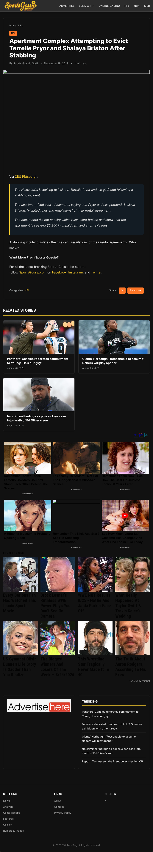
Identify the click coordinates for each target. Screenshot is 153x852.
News (6, 800)
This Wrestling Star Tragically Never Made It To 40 (93, 666)
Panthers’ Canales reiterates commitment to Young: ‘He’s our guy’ (37, 361)
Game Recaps (11, 812)
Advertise (67, 5)
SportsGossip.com (32, 272)
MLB (147, 5)
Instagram (75, 272)
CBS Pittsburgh (26, 176)
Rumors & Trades (13, 830)
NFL (127, 5)
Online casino (109, 5)
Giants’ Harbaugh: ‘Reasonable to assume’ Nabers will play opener (113, 361)
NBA (137, 5)
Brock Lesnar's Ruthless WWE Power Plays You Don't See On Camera (55, 606)
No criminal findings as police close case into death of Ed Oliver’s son (36, 418)
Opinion (7, 824)
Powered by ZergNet (139, 681)
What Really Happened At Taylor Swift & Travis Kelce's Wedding (128, 606)
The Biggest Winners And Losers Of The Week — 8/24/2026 (57, 666)
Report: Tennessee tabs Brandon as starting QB (112, 761)
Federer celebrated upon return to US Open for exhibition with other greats (112, 726)
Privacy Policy (62, 812)
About (57, 800)
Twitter (96, 272)
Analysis (8, 806)
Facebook (59, 272)
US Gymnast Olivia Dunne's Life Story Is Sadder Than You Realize (20, 666)
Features (8, 818)
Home (12, 25)
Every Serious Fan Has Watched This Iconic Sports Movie (19, 603)
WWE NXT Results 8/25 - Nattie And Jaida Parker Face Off (94, 603)
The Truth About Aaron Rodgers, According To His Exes (130, 666)
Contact (59, 806)
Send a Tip (86, 5)
